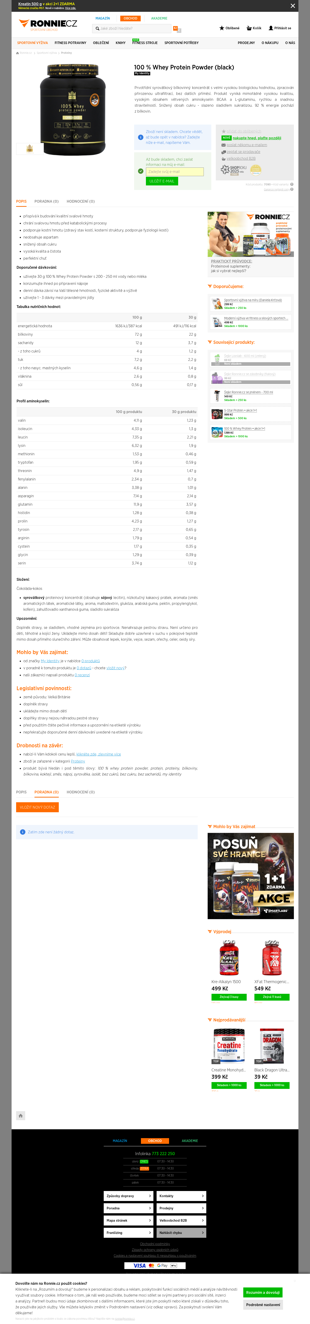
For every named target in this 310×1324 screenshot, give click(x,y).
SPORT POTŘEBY (182, 43)
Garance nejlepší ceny (277, 189)
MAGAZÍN (103, 18)
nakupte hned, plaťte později (252, 138)
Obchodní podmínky (155, 1244)
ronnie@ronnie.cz (125, 1318)
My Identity (142, 73)
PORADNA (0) (46, 201)
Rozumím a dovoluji (263, 1292)
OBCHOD (130, 18)
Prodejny (166, 1208)
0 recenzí (82, 675)
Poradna (113, 1208)
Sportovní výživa (47, 53)
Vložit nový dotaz (37, 807)
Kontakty (166, 1196)
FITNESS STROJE (145, 42)
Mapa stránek (117, 1220)
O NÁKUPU (270, 43)
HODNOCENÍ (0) (81, 201)
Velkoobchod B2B (173, 1220)
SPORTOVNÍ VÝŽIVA (32, 43)
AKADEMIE (159, 18)
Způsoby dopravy (120, 1196)
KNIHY (120, 43)
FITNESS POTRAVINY (70, 43)
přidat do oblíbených (244, 131)
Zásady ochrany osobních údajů (155, 1250)
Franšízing (114, 1233)
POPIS (21, 201)
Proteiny (66, 53)
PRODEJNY (246, 43)
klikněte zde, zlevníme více (98, 754)
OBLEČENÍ (101, 43)
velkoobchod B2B (241, 158)
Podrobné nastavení (263, 1305)
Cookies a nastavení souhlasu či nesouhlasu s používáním (155, 1256)
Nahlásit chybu (171, 1233)
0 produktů (90, 661)
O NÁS (290, 43)
